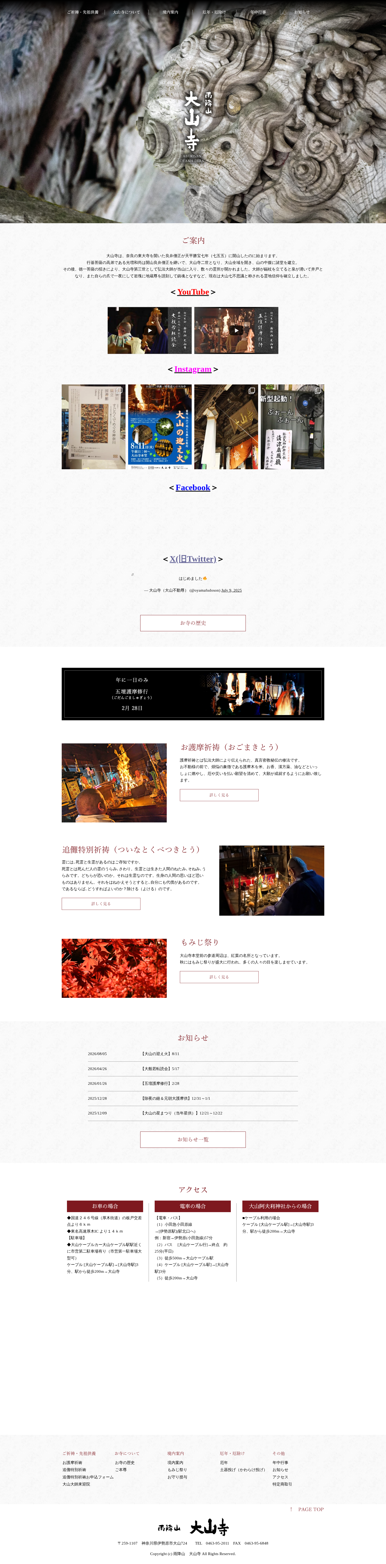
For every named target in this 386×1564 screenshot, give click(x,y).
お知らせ (280, 1470)
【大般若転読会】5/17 (159, 1069)
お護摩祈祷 (72, 1463)
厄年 (224, 1463)
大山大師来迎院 (76, 1484)
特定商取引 (282, 1484)
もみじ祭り (177, 1470)
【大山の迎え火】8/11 (159, 1054)
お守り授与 (177, 1477)
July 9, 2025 (231, 590)
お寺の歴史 (125, 1463)
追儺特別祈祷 (74, 1470)
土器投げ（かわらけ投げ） (243, 1470)
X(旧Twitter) (193, 559)
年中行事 (280, 1463)
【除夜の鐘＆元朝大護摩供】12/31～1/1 (175, 1098)
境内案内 (175, 1463)
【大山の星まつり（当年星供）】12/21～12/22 (181, 1113)
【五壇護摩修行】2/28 (159, 1083)
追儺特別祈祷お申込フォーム (88, 1477)
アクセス (280, 1477)
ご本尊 (121, 1470)
